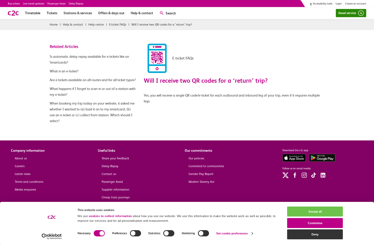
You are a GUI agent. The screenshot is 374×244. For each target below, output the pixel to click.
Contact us (109, 174)
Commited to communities (206, 166)
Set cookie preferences (232, 233)
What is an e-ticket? (64, 71)
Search (171, 13)
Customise (315, 223)
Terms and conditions (29, 182)
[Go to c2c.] (54, 24)
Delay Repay (76, 3)
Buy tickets (14, 3)
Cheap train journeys (116, 197)
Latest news (22, 174)
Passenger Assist (56, 3)
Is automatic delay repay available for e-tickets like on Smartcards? (89, 59)
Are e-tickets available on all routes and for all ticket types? (93, 80)
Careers (20, 166)
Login (339, 3)
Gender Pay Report (201, 174)
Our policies (196, 158)
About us (21, 158)
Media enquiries (25, 189)
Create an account (355, 3)
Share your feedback (115, 158)
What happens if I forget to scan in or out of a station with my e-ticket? (93, 92)
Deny (314, 234)
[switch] (135, 233)
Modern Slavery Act (201, 182)
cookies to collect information (110, 216)
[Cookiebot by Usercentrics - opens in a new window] (52, 236)
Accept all (315, 211)
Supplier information (115, 189)
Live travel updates (33, 3)
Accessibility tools (322, 3)
